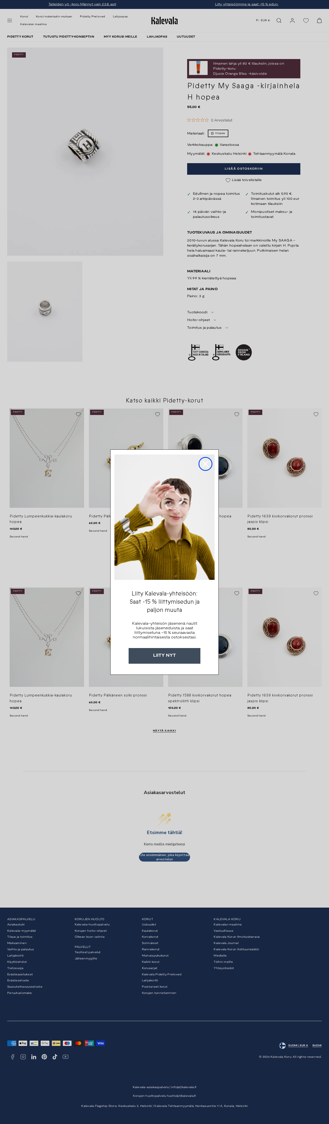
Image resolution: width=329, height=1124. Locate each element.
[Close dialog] (205, 464)
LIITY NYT (164, 656)
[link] (164, 517)
